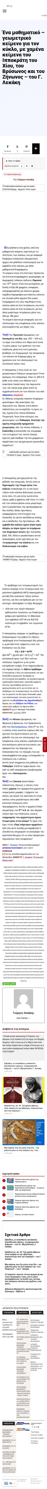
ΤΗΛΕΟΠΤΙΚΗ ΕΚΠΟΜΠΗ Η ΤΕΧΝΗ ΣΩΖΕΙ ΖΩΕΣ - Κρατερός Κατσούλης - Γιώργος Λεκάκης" (23, 1391)
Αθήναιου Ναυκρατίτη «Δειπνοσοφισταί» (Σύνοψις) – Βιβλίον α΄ (23, 1290)
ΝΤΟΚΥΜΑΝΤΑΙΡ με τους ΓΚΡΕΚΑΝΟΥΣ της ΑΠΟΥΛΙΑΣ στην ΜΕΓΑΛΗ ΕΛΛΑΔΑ (23, 1402)
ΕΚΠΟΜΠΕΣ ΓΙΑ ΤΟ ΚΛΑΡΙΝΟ (9, 1447)
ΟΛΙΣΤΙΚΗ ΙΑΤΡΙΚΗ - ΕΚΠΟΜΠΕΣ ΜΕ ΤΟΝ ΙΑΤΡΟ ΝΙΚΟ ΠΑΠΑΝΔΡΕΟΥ (8, 1455)
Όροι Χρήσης (35, 1432)
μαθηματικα (32, 1163)
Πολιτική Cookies (37, 1435)
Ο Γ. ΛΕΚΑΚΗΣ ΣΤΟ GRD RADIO (9, 1463)
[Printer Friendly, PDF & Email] (9, 985)
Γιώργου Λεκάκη (25, 179)
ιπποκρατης (13, 1163)
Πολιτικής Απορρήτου (37, 1438)
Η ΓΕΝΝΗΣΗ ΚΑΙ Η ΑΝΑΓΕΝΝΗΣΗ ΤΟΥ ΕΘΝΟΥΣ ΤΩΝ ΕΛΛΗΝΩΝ (23, 1380)
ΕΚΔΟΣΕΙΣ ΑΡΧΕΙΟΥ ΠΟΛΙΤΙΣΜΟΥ (37, 1326)
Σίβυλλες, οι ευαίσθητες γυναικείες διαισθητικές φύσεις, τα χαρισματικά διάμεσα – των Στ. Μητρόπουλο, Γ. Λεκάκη (22, 1243)
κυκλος (23, 1163)
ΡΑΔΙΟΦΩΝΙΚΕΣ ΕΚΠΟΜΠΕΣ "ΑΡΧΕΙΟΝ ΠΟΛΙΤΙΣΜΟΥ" (7, 1433)
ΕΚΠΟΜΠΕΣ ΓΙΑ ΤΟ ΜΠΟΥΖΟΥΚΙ (9, 1441)
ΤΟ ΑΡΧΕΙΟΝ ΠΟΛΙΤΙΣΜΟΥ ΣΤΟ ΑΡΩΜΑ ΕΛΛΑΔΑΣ (23, 1331)
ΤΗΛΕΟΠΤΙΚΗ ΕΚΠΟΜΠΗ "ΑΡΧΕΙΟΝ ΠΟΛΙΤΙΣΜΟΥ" (21, 1370)
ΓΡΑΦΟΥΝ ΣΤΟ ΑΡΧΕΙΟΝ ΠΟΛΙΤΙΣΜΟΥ (36, 1356)
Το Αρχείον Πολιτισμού (34, 1442)
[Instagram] (34, 1427)
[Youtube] (38, 1427)
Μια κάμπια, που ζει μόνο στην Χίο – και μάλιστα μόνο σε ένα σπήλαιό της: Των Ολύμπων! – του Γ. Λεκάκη (23, 1266)
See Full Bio (22, 1018)
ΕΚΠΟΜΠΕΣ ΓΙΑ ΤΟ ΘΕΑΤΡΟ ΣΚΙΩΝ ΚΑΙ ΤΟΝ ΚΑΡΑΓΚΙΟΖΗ (9, 1470)
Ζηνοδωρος (35, 1160)
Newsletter (45, 744)
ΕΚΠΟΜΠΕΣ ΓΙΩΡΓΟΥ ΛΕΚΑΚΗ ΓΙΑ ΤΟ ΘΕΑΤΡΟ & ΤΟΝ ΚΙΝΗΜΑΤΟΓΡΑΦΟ (23, 1413)
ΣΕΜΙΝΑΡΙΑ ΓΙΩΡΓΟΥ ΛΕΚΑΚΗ (37, 1331)
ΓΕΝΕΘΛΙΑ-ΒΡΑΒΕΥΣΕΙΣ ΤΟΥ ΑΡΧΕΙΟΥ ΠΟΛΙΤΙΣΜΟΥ (37, 1338)
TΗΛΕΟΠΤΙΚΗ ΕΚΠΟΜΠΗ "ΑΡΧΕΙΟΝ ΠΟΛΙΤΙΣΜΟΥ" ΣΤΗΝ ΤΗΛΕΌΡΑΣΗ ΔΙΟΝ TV (23, 1348)
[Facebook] (32, 1427)
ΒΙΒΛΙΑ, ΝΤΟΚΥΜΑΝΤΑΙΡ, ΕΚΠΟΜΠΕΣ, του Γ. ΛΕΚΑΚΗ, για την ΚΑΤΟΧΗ (37, 1366)
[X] (36, 1427)
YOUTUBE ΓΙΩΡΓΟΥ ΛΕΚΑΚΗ (23, 1338)
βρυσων (15, 1160)
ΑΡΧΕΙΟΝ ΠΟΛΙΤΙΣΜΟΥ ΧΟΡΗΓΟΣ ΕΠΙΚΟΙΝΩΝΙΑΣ (36, 1347)
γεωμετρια (25, 1160)
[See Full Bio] (29, 1018)
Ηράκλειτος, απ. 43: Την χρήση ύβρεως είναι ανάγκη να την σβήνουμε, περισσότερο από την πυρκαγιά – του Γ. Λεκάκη (23, 1255)
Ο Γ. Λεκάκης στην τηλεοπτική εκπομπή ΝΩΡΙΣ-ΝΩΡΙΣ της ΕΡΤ (22, 1322)
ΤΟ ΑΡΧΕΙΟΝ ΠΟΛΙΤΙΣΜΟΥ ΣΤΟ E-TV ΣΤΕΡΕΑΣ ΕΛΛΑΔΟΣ (23, 1360)
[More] (36, 148)
